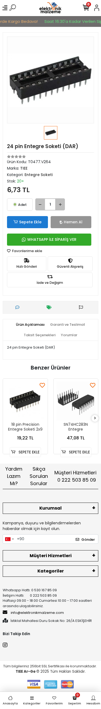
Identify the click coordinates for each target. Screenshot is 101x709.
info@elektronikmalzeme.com (37, 612)
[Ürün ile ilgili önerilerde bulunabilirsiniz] (82, 307)
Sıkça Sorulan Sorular (39, 476)
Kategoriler (50, 571)
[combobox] (9, 539)
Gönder (88, 539)
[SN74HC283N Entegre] (76, 401)
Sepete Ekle (30, 222)
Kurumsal (50, 508)
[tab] (30, 324)
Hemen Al (73, 222)
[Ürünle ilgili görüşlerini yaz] (18, 307)
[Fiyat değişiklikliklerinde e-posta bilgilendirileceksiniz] (50, 307)
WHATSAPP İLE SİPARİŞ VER (51, 239)
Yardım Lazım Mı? (13, 476)
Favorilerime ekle (26, 250)
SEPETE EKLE (29, 452)
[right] (95, 418)
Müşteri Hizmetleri (75, 476)
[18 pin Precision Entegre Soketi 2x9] (25, 401)
